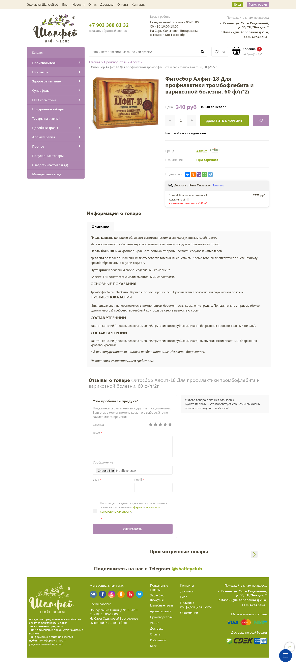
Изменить (218, 185)
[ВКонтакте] (187, 174)
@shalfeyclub (187, 568)
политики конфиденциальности (130, 509)
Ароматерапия (160, 611)
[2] (155, 424)
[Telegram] (210, 174)
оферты (137, 507)
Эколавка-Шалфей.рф (42, 4)
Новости (78, 4)
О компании (189, 613)
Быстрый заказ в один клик (186, 133)
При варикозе (207, 159)
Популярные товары (159, 587)
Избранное (158, 640)
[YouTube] (130, 594)
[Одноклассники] (193, 174)
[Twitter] (139, 594)
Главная (95, 62)
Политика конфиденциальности (196, 604)
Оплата (122, 4)
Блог (65, 4)
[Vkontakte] (93, 594)
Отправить (132, 529)
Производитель (115, 62)
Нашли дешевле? (213, 107)
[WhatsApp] (204, 174)
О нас (92, 4)
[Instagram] (111, 594)
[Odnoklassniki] (121, 594)
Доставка (107, 4)
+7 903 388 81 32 (109, 25)
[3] (160, 424)
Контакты (138, 4)
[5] (170, 424)
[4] (165, 424)
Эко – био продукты (157, 597)
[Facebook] (102, 594)
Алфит (135, 62)
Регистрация (258, 4)
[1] (150, 424)
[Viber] (199, 174)
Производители (161, 617)
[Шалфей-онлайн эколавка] (55, 27)
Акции (154, 622)
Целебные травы (162, 605)
